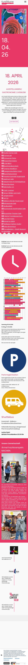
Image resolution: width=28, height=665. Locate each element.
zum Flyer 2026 (14, 121)
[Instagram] (15, 118)
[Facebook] (13, 118)
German (17, 663)
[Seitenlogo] (7, 3)
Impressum (17, 658)
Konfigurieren (6, 660)
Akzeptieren (6, 663)
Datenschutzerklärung (8, 658)
